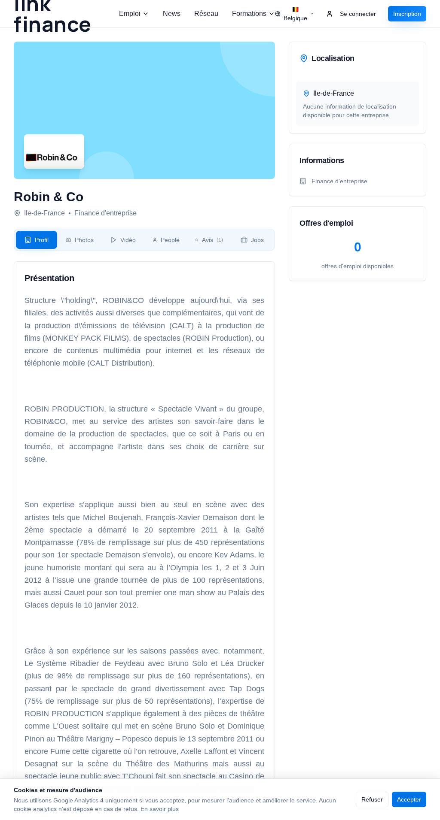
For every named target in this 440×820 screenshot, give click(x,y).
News (171, 13)
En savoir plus (160, 808)
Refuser (372, 799)
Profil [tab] (42, 239)
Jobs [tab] (257, 239)
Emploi (130, 13)
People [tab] (170, 239)
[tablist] (144, 240)
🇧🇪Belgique (295, 13)
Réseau (206, 13)
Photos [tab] (84, 239)
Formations (249, 13)
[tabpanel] (144, 533)
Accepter (409, 799)
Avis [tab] (212, 239)
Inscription (407, 13)
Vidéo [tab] (128, 239)
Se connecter (358, 13)
